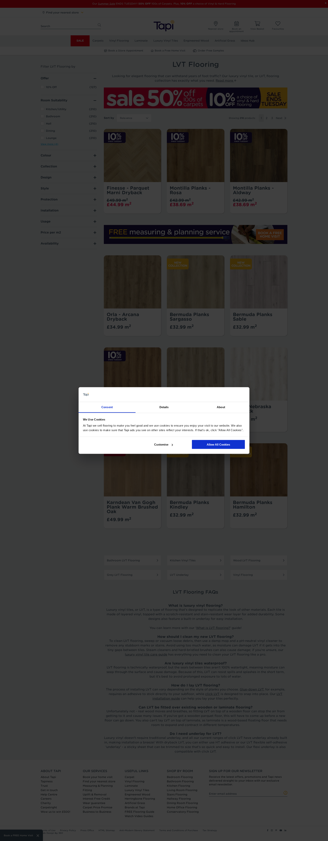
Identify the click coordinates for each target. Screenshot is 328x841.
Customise (161, 444)
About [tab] (221, 407)
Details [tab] (164, 407)
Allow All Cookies (218, 444)
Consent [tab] (107, 407)
